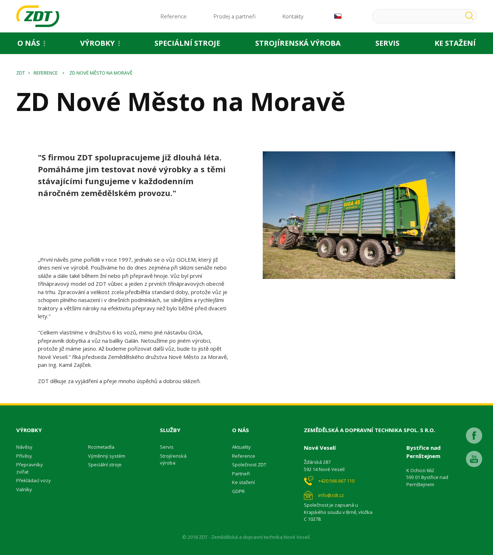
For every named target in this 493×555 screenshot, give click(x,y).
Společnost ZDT (249, 464)
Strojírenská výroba (298, 43)
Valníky (24, 489)
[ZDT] (37, 16)
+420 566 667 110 (336, 481)
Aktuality (241, 447)
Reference (174, 16)
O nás (28, 43)
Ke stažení (243, 482)
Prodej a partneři (235, 16)
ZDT (20, 73)
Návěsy (24, 447)
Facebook (474, 435)
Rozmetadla (101, 447)
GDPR (238, 491)
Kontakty (293, 16)
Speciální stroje (187, 43)
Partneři (241, 473)
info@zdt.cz (331, 495)
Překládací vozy (33, 480)
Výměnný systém (106, 456)
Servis (387, 43)
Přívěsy (24, 456)
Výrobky (97, 43)
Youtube (474, 459)
